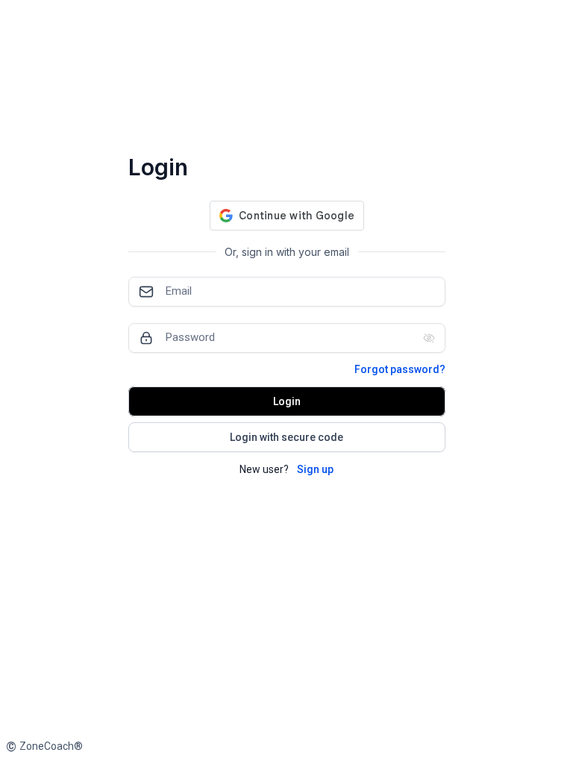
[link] (44, 746)
